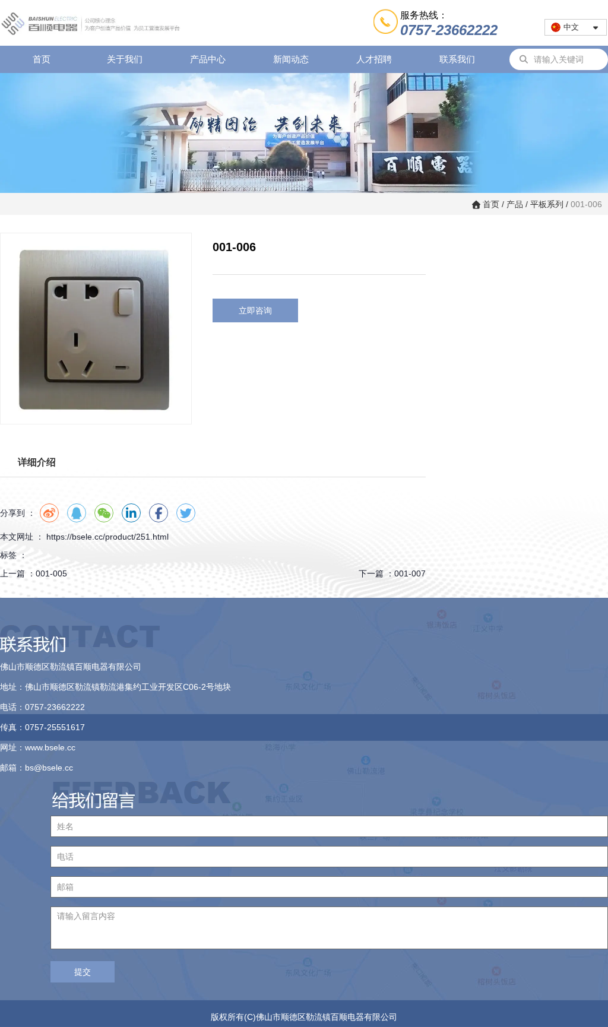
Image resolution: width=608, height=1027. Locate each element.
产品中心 (208, 59)
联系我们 (457, 59)
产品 (514, 204)
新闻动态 (291, 59)
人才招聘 (374, 59)
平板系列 (546, 204)
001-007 (410, 573)
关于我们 (124, 59)
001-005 (51, 573)
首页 (41, 59)
